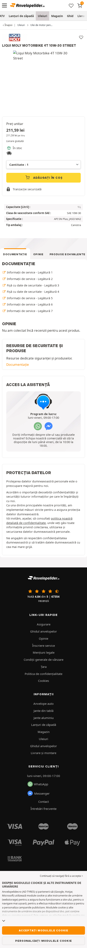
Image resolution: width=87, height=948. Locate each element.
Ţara (44, 667)
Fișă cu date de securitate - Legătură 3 (32, 285)
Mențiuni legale (43, 652)
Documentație (15, 254)
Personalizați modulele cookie (43, 940)
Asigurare (43, 624)
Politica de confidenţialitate (43, 674)
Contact (43, 802)
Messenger (42, 793)
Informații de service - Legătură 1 (29, 272)
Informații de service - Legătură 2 (29, 279)
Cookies (43, 681)
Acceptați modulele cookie (43, 930)
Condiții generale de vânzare (43, 659)
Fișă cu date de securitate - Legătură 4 (32, 292)
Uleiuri (42, 16)
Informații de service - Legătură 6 (29, 304)
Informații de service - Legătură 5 (29, 298)
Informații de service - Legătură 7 (29, 311)
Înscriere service (43, 645)
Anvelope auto (43, 704)
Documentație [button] (17, 364)
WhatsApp (41, 784)
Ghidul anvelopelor (43, 631)
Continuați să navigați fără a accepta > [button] (61, 876)
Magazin (57, 16)
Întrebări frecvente (43, 809)
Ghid (70, 16)
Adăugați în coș (47, 178)
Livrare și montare (43, 753)
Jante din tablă (43, 711)
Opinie (38, 254)
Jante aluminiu (44, 718)
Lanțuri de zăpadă (21, 16)
